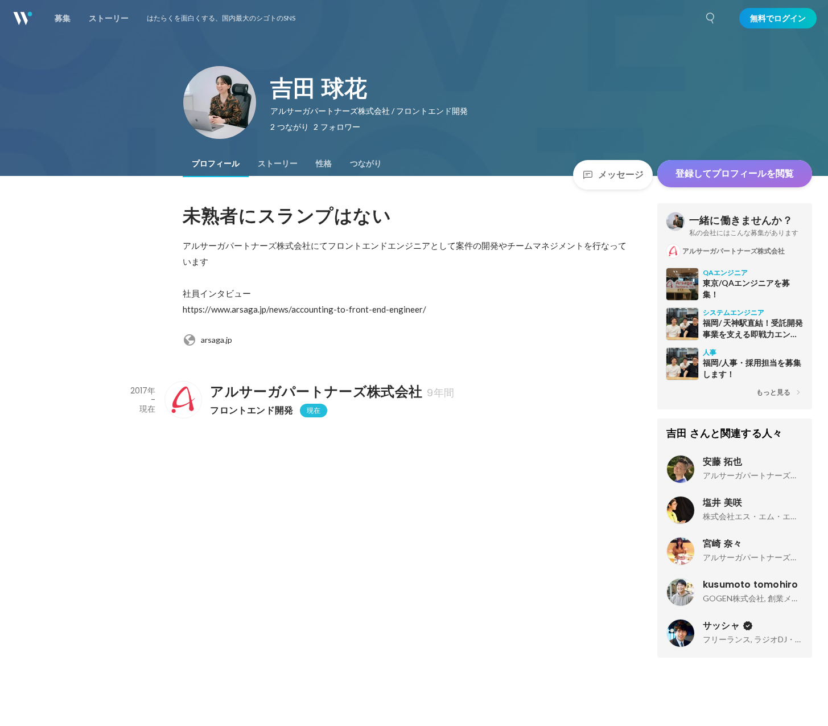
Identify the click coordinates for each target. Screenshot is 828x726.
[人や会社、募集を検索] (710, 18)
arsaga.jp (216, 339)
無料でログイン (778, 18)
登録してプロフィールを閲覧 (734, 173)
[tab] (216, 163)
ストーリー (278, 163)
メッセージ (621, 174)
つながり (366, 163)
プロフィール (216, 163)
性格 (324, 163)
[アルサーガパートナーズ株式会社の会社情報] (182, 400)
